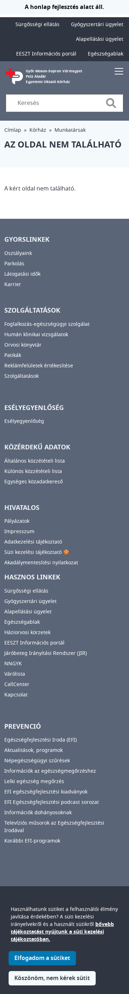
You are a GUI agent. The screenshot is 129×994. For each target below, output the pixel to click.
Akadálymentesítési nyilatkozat (41, 562)
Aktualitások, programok (33, 750)
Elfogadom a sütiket (42, 958)
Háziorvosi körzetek (27, 632)
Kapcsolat (16, 695)
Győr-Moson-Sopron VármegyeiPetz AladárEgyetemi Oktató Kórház (54, 76)
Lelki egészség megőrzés (34, 781)
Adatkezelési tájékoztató (33, 542)
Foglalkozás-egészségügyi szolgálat (47, 324)
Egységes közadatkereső (33, 482)
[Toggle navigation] (119, 71)
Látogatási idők (22, 274)
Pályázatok (16, 521)
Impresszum (19, 531)
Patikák (12, 355)
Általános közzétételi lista (34, 461)
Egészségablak (105, 54)
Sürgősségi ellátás (37, 24)
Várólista (14, 674)
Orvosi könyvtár (23, 345)
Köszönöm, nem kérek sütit (52, 978)
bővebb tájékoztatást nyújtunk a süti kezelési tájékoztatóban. (62, 932)
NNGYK (13, 663)
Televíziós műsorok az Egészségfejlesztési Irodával (54, 826)
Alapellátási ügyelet (99, 39)
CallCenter (16, 684)
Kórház (37, 130)
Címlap (12, 130)
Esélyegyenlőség (24, 421)
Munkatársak (70, 130)
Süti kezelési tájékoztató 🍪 (36, 552)
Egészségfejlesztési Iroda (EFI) (40, 740)
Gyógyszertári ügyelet (97, 24)
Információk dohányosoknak (38, 812)
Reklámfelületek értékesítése (38, 366)
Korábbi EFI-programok (32, 841)
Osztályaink (18, 253)
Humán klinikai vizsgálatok (36, 334)
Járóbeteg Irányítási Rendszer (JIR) (45, 653)
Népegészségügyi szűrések (37, 760)
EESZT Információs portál (46, 54)
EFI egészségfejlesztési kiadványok (45, 792)
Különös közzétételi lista (33, 471)
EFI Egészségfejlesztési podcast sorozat (51, 802)
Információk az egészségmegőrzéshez (50, 771)
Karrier (12, 284)
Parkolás (14, 263)
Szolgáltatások (21, 376)
